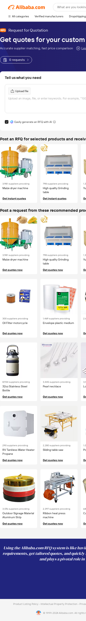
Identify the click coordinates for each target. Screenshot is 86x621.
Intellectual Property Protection (59, 604)
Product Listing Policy (26, 604)
